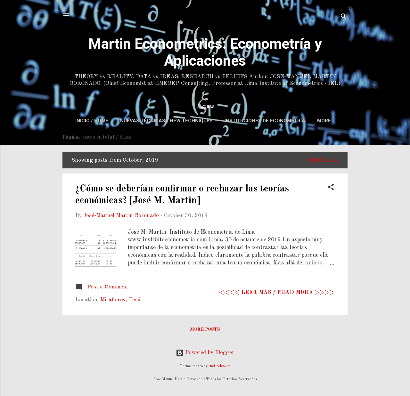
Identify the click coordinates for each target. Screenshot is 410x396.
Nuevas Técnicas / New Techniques (166, 121)
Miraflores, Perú (120, 300)
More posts (205, 329)
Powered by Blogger (209, 352)
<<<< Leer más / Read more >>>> (277, 292)
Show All (323, 160)
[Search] (344, 17)
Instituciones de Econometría (265, 121)
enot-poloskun (219, 366)
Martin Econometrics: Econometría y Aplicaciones (205, 52)
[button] (331, 188)
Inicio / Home (91, 121)
